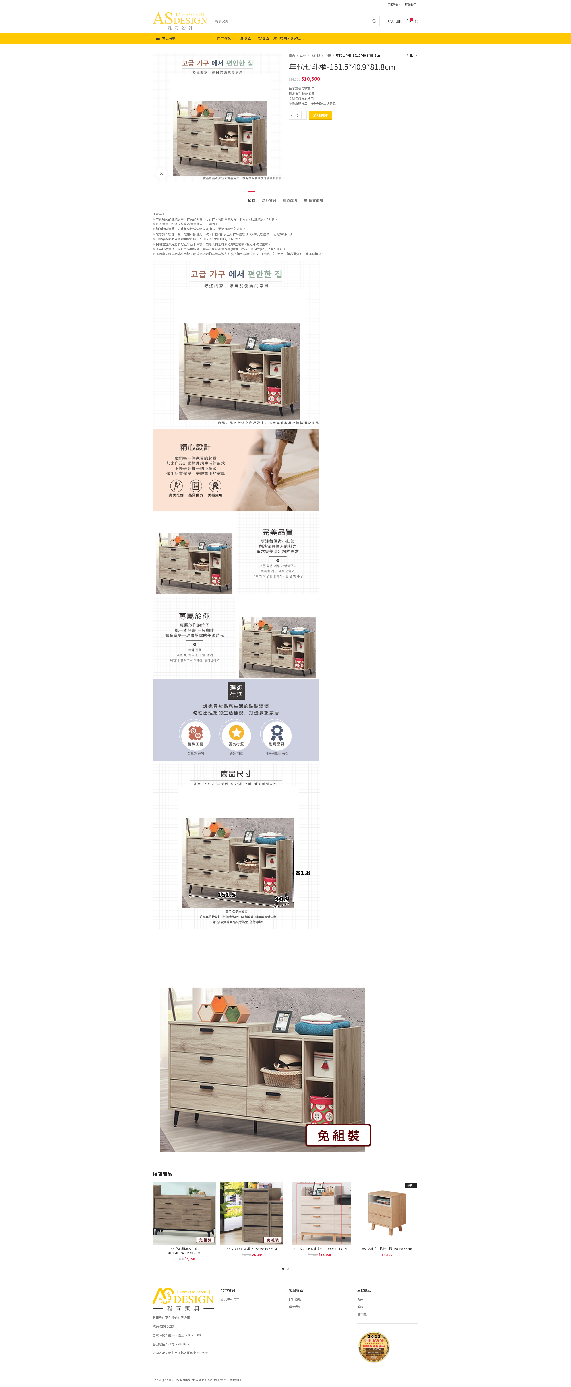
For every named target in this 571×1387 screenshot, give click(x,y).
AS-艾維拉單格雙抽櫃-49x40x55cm (387, 1248)
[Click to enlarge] (161, 173)
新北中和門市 (230, 1299)
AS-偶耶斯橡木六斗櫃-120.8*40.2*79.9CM (184, 1250)
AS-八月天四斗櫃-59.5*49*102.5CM (252, 1248)
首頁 (292, 55)
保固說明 (295, 1299)
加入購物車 (320, 115)
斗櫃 (328, 55)
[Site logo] (180, 20)
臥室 (303, 55)
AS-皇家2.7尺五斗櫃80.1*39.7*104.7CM (319, 1248)
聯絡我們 (295, 1307)
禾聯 (360, 1307)
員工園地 (363, 1314)
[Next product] (416, 55)
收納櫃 (315, 55)
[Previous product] (407, 55)
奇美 (360, 1299)
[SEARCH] (375, 21)
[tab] (251, 198)
